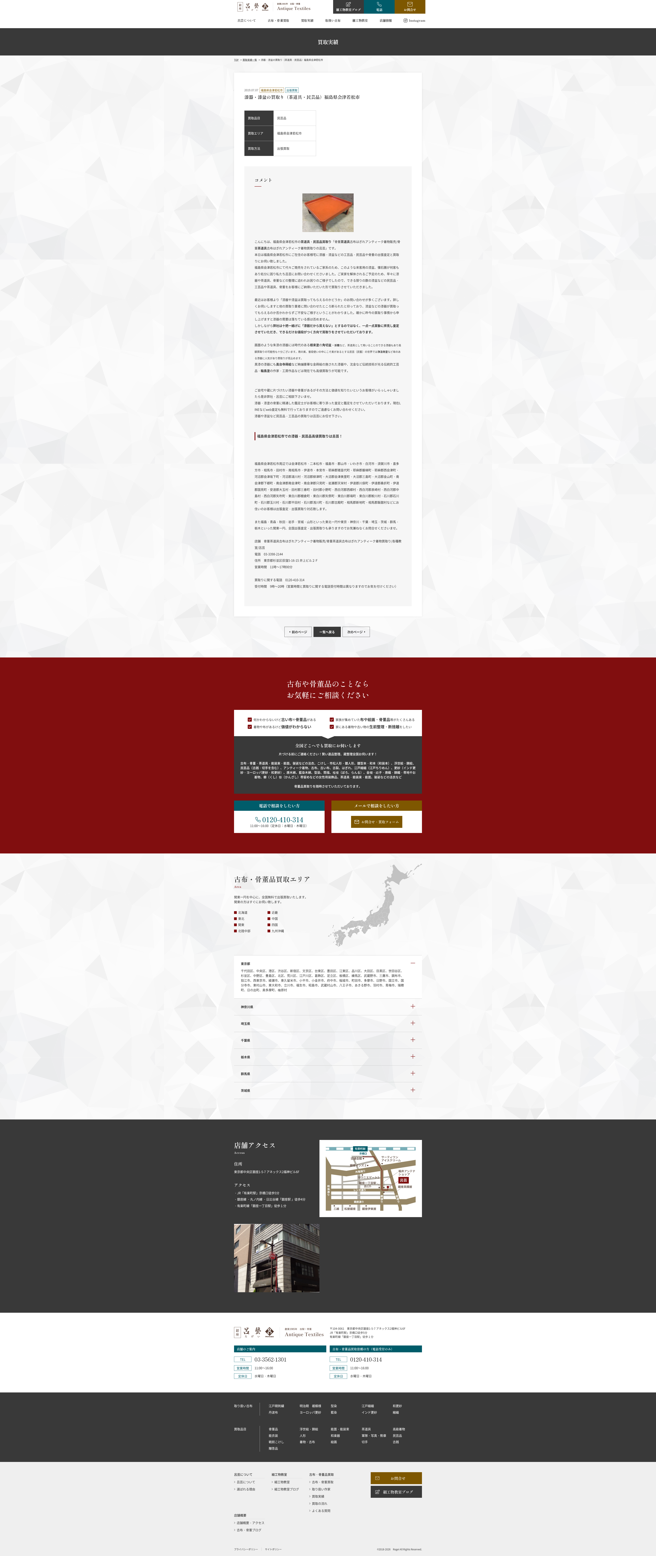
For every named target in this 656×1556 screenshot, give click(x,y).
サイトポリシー (273, 1549)
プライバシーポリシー (246, 1549)
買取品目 (240, 1429)
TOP (236, 59)
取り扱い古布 (243, 1406)
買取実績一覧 (250, 59)
